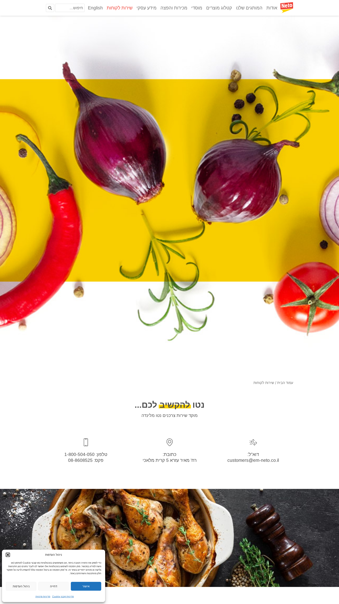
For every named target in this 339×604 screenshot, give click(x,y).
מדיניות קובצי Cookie (63, 596)
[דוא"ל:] (253, 442)
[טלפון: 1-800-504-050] (86, 442)
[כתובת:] (169, 442)
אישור (85, 586)
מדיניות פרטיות (43, 596)
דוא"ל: (253, 454)
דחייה (53, 586)
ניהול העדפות (21, 586)
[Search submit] (50, 8)
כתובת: (169, 454)
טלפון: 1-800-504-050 (85, 454)
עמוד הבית (285, 383)
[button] (8, 555)
